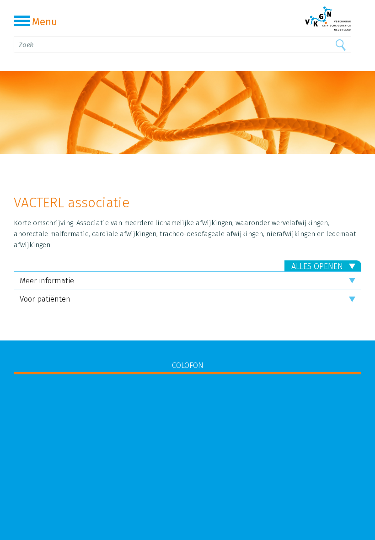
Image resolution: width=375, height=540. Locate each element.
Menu (44, 22)
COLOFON (188, 365)
